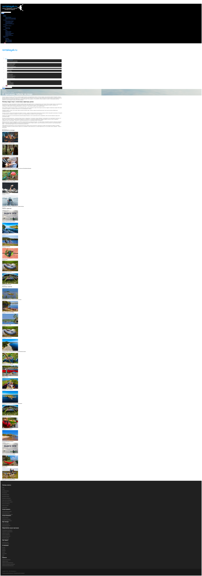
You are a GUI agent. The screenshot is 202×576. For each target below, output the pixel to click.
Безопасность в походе (6, 92)
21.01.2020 (4, 442)
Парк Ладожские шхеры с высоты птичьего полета (11, 299)
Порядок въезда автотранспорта (8, 565)
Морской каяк (4, 466)
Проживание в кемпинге (6, 519)
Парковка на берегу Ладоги (7, 520)
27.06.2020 (4, 260)
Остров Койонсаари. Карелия (7, 441)
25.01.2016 (4, 377)
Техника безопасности (9, 35)
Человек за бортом (5, 193)
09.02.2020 (4, 194)
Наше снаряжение (10, 82)
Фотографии (4, 553)
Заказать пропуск (8, 25)
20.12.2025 (4, 404)
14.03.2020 (4, 285)
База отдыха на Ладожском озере (8, 479)
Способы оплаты (8, 31)
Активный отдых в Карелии (7, 389)
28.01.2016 (4, 390)
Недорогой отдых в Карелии (7, 364)
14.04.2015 (4, 467)
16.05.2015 (4, 429)
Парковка (5, 24)
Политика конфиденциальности (7, 573)
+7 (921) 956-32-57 (6, 2)
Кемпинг (4, 19)
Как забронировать (5, 490)
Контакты (8, 80)
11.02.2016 (3, 480)
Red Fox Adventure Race (6, 284)
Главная (4, 15)
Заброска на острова (5, 533)
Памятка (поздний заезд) (9, 23)
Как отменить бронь (5, 496)
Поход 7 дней (7, 28)
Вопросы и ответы (5, 505)
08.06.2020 (4, 338)
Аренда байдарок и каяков (6, 511)
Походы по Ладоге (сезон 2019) (8, 312)
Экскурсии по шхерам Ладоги (7, 531)
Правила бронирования (9, 33)
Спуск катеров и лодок (9, 21)
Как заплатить (4, 492)
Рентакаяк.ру (4, 91)
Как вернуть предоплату (6, 498)
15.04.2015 (4, 325)
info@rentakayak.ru (15, 2)
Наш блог (12, 92)
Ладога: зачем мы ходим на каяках (8, 221)
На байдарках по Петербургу (7, 530)
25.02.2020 (4, 156)
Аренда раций (5, 259)
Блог (3, 556)
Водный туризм (5, 376)
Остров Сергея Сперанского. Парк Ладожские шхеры (12, 403)
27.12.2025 (4, 352)
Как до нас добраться (6, 503)
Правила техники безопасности (7, 562)
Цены (6, 30)
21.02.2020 (4, 169)
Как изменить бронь (5, 494)
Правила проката (8, 34)
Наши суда (9, 81)
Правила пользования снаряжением (8, 564)
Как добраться (5, 36)
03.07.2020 (4, 247)
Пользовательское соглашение (19, 573)
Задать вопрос (4, 507)
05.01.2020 (4, 207)
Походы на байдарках (6, 534)
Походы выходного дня (6, 525)
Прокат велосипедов (6, 246)
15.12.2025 (4, 300)
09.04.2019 (4, 90)
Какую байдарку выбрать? (7, 428)
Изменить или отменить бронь (12, 61)
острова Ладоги (8, 41)
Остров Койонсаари (8, 22)
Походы (4, 26)
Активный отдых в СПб (6, 324)
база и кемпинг (8, 40)
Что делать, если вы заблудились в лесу (10, 155)
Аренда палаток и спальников (12, 60)
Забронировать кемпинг (9, 20)
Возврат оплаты (8, 32)
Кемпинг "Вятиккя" (5, 517)
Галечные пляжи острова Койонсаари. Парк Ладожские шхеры (14, 351)
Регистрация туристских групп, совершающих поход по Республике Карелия (16, 168)
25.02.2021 (4, 222)
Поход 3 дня (7, 27)
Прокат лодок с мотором (7, 271)
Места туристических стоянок (7, 501)
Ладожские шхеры (5, 542)
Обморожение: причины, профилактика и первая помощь (13, 206)
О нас (6, 79)
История (3, 547)
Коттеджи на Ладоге (5, 537)
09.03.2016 (4, 313)
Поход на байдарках (5, 523)
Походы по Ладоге (5, 526)
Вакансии (4, 550)
